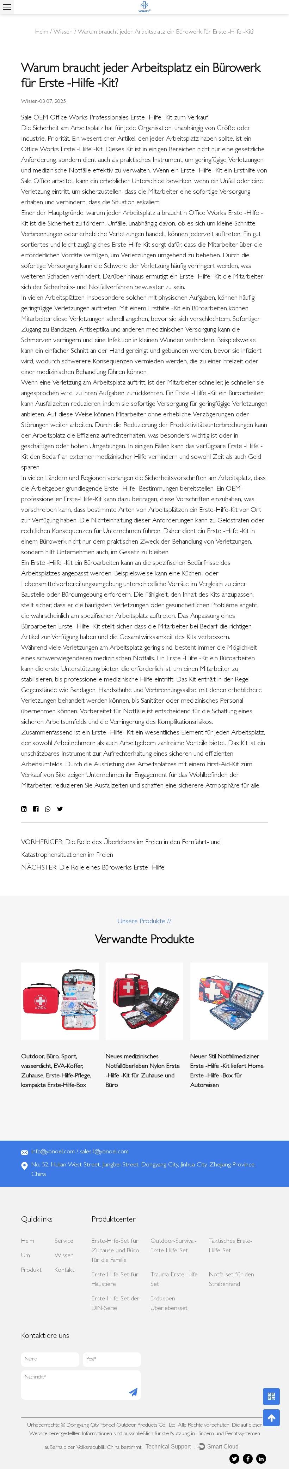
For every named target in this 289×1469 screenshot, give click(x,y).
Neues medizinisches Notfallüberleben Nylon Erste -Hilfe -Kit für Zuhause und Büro (143, 1071)
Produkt (31, 1271)
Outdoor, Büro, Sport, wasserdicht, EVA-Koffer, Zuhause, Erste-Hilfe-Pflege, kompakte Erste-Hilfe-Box (56, 1071)
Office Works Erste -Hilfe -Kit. (63, 149)
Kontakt (64, 1271)
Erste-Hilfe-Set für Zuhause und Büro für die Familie (115, 1251)
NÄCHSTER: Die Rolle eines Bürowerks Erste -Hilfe (93, 868)
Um (25, 1256)
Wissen (63, 32)
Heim (41, 32)
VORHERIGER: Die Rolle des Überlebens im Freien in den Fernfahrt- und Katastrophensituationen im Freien (121, 849)
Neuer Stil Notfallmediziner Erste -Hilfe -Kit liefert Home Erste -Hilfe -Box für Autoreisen (227, 1071)
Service (64, 1242)
